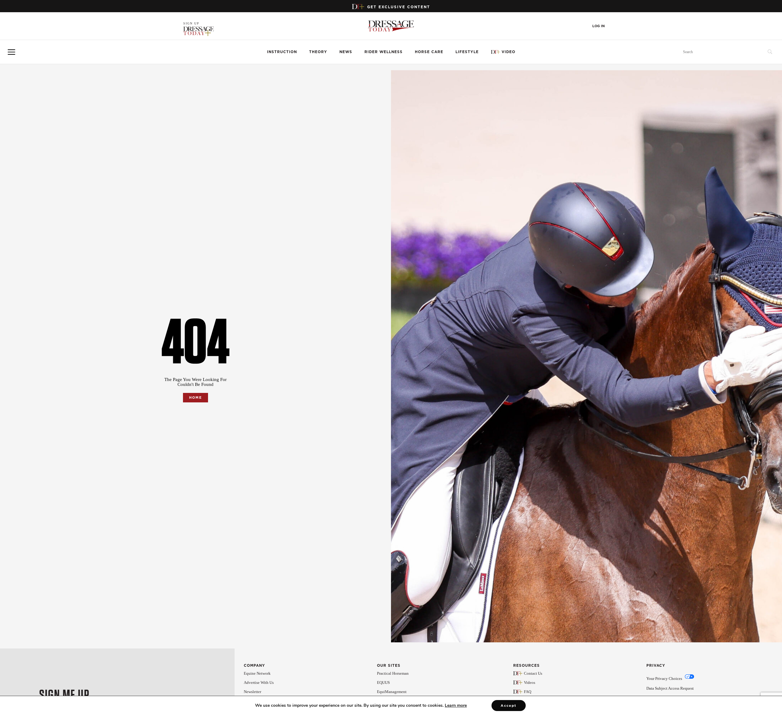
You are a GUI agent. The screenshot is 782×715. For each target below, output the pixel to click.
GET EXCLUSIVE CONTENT (398, 7)
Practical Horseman (393, 673)
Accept (509, 705)
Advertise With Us (259, 682)
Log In (598, 26)
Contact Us (533, 673)
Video (508, 51)
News (345, 51)
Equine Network (257, 673)
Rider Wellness (383, 51)
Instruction (282, 51)
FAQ (527, 691)
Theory (318, 51)
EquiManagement (392, 691)
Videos (529, 682)
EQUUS (383, 682)
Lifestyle (467, 51)
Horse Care (429, 51)
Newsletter (252, 691)
